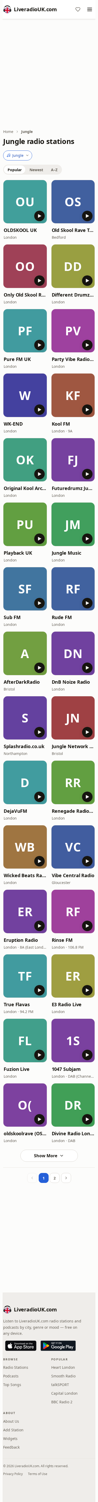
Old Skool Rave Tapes (73, 230)
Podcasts (11, 1375)
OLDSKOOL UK (20, 230)
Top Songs (12, 1384)
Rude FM (62, 617)
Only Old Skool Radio (25, 295)
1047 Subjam (66, 1069)
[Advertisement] (49, 74)
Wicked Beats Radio (25, 875)
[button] (25, 202)
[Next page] (66, 1178)
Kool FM (61, 424)
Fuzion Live (17, 1069)
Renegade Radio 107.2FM (73, 811)
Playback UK (18, 553)
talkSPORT (60, 1384)
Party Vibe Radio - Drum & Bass (73, 359)
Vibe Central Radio (73, 875)
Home (8, 131)
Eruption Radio (21, 940)
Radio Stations (15, 1367)
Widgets (10, 1438)
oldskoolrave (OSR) (25, 1133)
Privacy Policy (13, 1474)
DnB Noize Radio (71, 682)
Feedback (11, 1447)
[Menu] (89, 9)
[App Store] (20, 1345)
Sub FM (12, 617)
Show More (45, 1156)
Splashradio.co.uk (24, 746)
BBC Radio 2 (61, 1401)
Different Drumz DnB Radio (73, 295)
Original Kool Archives (25, 488)
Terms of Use (37, 1474)
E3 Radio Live (67, 1004)
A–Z (54, 169)
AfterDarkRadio (22, 682)
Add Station (13, 1429)
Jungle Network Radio (73, 746)
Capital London (64, 1393)
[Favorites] (77, 9)
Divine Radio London (73, 1133)
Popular (15, 169)
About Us (11, 1421)
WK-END (13, 424)
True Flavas (17, 1004)
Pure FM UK (17, 359)
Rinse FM (62, 940)
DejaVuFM (15, 811)
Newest (36, 169)
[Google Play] (58, 1345)
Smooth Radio (63, 1375)
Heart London (63, 1367)
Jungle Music (66, 553)
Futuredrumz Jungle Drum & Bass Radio (73, 488)
